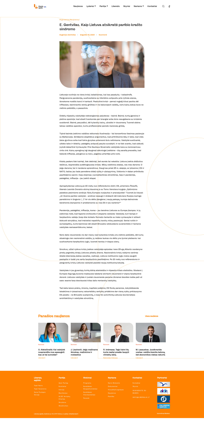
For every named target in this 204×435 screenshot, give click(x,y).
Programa (87, 383)
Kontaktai (152, 6)
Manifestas (63, 393)
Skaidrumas (63, 406)
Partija (103, 6)
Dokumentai (113, 386)
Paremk (86, 398)
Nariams (138, 6)
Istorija (61, 389)
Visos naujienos (151, 316)
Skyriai (126, 6)
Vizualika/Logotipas (116, 389)
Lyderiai (90, 6)
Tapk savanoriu (40, 389)
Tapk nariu (38, 385)
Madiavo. (167, 413)
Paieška (111, 396)
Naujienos (78, 6)
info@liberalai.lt (141, 397)
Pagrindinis (64, 20)
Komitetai (62, 386)
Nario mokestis (114, 383)
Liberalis (116, 6)
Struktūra (62, 402)
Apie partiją (63, 383)
